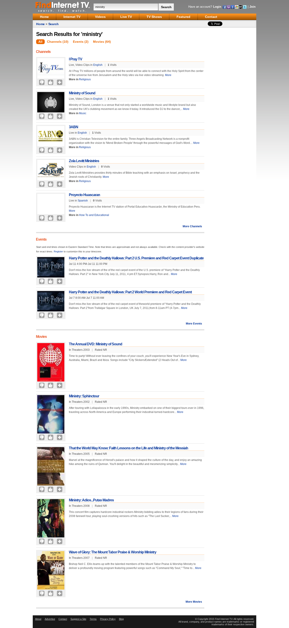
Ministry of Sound (82, 93)
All (40, 41)
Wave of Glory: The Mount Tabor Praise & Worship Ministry (112, 552)
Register (58, 251)
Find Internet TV (63, 7)
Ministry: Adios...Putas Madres (91, 500)
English (98, 64)
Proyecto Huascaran (84, 195)
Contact (62, 619)
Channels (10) (57, 41)
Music (82, 113)
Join (252, 6)
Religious (85, 79)
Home (40, 24)
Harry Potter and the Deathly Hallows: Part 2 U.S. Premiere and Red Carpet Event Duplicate (136, 258)
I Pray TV (75, 59)
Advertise (50, 619)
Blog (121, 619)
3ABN (73, 127)
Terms (93, 619)
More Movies (194, 601)
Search (53, 24)
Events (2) (81, 41)
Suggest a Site (78, 619)
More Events (194, 323)
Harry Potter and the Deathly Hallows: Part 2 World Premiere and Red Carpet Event (130, 292)
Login (217, 6)
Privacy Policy (108, 619)
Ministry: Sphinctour (84, 396)
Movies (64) (102, 41)
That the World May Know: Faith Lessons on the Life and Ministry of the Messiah (128, 448)
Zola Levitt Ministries (84, 161)
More (168, 75)
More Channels (192, 226)
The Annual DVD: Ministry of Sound (95, 344)
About (38, 619)
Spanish (83, 200)
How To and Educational (94, 215)
